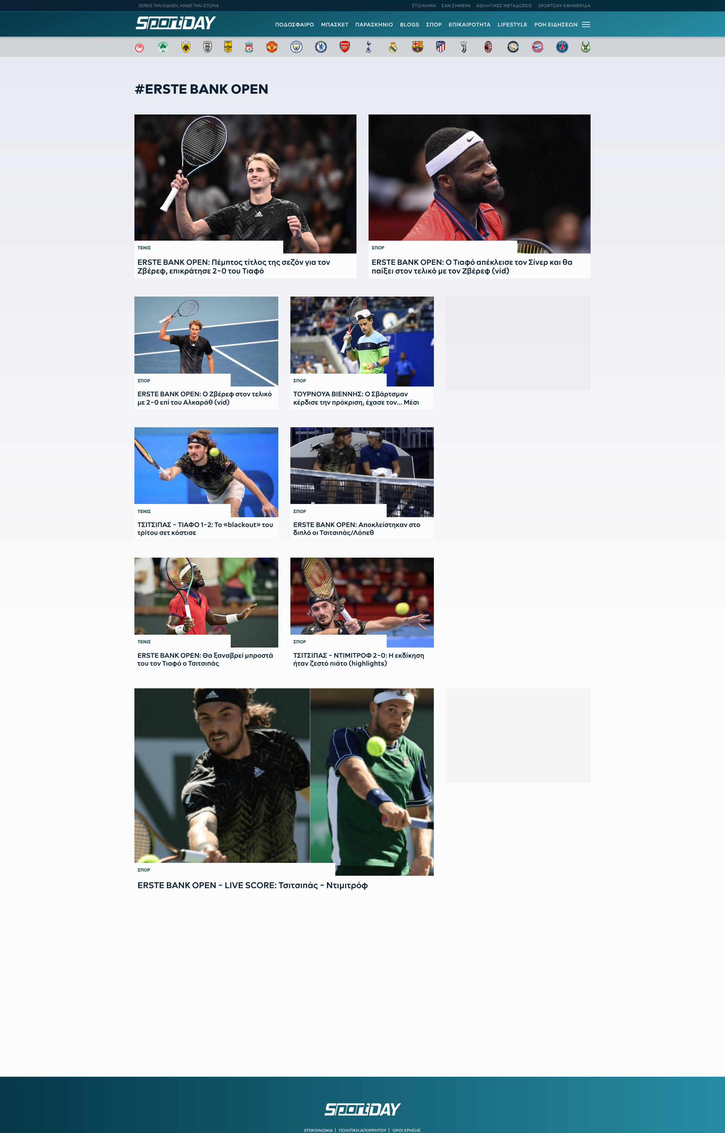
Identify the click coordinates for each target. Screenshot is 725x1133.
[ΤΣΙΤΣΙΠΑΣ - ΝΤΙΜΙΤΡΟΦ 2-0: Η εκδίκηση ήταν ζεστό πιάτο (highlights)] (362, 603)
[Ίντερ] (513, 47)
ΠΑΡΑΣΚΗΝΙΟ (374, 24)
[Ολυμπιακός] (139, 47)
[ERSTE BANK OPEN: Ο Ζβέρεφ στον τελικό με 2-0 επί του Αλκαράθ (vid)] (206, 341)
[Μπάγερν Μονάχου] (538, 47)
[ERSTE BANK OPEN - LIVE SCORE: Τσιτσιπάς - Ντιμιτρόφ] (284, 782)
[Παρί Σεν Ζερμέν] (562, 47)
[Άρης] (228, 47)
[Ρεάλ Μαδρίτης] (393, 47)
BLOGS (409, 24)
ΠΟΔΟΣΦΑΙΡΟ (294, 24)
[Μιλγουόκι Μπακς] (586, 47)
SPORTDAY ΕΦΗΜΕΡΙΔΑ (564, 5)
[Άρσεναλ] (344, 47)
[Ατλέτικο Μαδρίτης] (440, 47)
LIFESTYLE (513, 24)
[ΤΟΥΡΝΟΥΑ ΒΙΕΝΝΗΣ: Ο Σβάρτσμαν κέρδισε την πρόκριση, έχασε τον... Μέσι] (362, 341)
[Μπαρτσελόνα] (418, 47)
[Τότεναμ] (368, 47)
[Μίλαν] (488, 47)
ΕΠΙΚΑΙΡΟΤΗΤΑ (470, 24)
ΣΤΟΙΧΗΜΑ (424, 5)
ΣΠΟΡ (434, 24)
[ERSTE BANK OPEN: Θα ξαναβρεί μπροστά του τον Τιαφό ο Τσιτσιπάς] (206, 603)
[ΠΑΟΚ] (207, 47)
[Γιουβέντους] (464, 47)
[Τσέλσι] (321, 47)
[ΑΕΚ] (186, 47)
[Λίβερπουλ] (249, 47)
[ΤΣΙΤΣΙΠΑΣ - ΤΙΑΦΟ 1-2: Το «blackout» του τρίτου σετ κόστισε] (206, 472)
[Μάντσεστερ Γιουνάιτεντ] (272, 47)
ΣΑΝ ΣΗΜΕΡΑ (456, 5)
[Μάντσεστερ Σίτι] (296, 47)
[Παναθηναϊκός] (163, 47)
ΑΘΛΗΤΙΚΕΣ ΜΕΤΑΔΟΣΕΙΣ (504, 5)
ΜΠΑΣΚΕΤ (335, 24)
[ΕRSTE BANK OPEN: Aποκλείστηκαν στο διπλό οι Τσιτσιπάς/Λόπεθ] (362, 472)
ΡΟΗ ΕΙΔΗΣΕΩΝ (556, 24)
